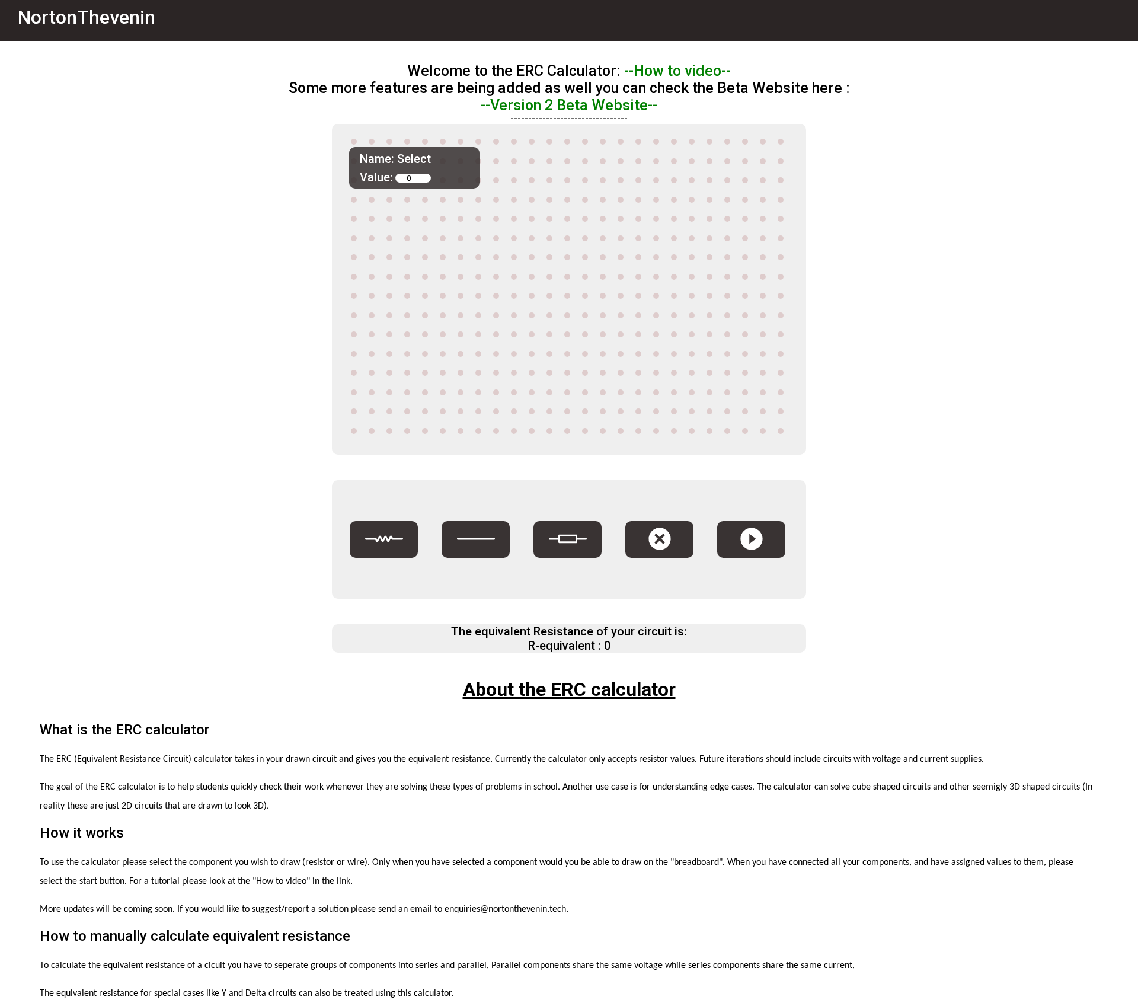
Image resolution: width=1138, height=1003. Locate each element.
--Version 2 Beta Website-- (569, 105)
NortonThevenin (86, 17)
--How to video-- (677, 70)
